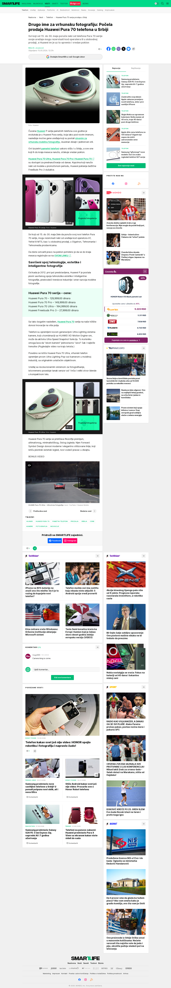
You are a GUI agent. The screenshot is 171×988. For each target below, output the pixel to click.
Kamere (29, 526)
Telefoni (49, 17)
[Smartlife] (11, 3)
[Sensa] (104, 968)
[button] (100, 49)
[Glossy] (119, 968)
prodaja (74, 521)
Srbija (84, 521)
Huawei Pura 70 (43, 521)
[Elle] (95, 968)
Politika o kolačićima (98, 973)
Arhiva (125, 973)
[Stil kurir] (112, 968)
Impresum (56, 973)
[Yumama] (74, 968)
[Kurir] (54, 968)
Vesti (41, 17)
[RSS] (139, 184)
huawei (29, 521)
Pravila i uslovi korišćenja (78, 973)
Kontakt (64, 973)
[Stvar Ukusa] (86, 968)
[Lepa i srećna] (63, 968)
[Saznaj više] (144, 193)
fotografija (41, 526)
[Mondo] (43, 968)
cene (92, 521)
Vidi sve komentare (62, 677)
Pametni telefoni (60, 521)
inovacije (54, 526)
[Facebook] (113, 184)
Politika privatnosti (114, 973)
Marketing (47, 973)
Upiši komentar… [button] (41, 669)
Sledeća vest (86, 511)
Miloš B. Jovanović (36, 48)
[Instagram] (126, 184)
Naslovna (32, 17)
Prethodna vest (40, 511)
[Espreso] (129, 968)
